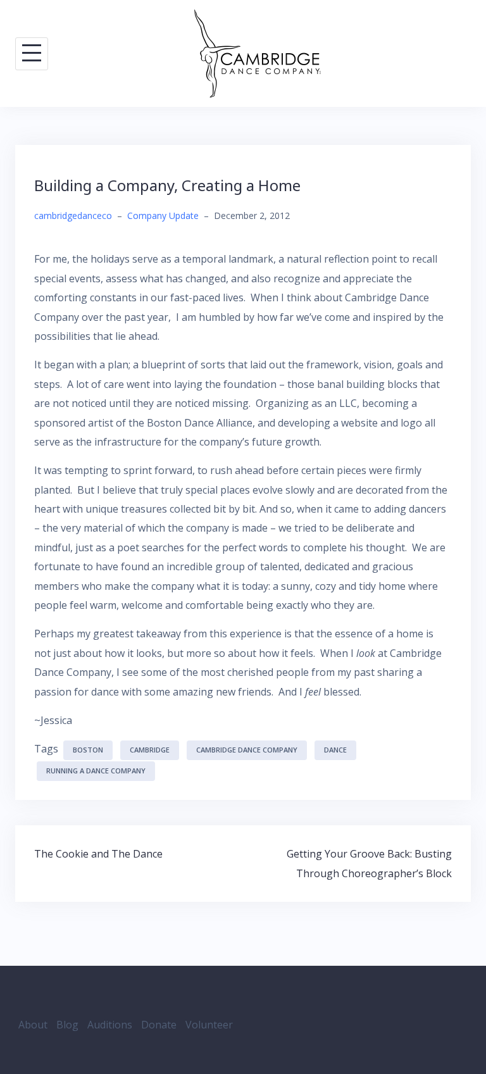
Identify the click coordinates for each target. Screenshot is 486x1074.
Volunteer (209, 1025)
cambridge (150, 749)
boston (88, 749)
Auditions (109, 1025)
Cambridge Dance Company (246, 749)
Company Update (163, 215)
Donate (159, 1025)
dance (335, 749)
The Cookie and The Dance (98, 854)
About (32, 1025)
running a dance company (96, 770)
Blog (67, 1025)
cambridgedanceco (73, 215)
